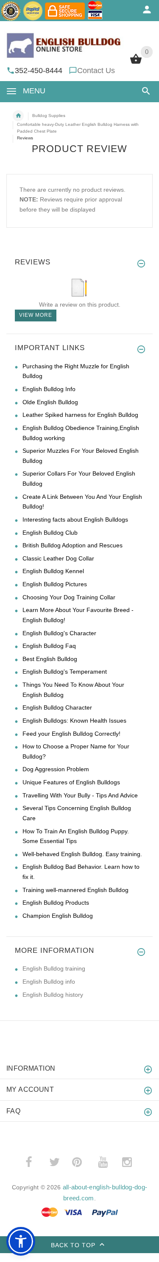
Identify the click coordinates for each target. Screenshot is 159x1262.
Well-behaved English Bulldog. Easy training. (82, 854)
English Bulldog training (53, 968)
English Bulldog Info (48, 389)
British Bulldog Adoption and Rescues (72, 545)
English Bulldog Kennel (53, 571)
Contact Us (96, 70)
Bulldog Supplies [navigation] (48, 115)
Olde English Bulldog (50, 402)
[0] (136, 63)
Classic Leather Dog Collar (58, 558)
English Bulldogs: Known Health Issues (74, 720)
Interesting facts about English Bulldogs (75, 519)
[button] (144, 91)
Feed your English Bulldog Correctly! (71, 733)
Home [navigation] (18, 115)
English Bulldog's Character (59, 633)
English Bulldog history (52, 994)
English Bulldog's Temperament (64, 671)
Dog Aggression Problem (55, 769)
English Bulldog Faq (49, 645)
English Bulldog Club (50, 532)
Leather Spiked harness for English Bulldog (80, 414)
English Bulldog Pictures (54, 584)
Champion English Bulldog (57, 915)
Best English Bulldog (49, 658)
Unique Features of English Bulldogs (71, 782)
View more (35, 315)
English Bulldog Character (57, 707)
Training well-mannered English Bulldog (75, 890)
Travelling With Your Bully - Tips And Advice (80, 795)
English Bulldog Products (55, 902)
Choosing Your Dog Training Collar (68, 597)
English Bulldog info (48, 981)
